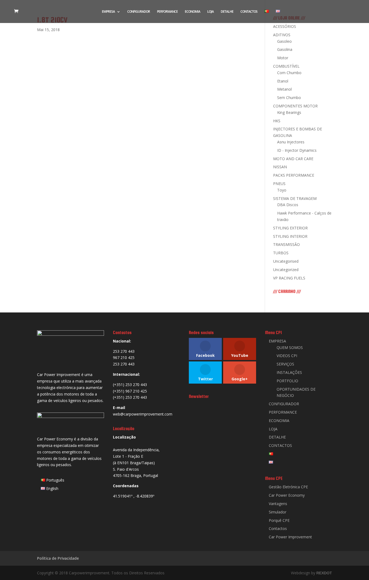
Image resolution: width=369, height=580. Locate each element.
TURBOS (281, 252)
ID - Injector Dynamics (297, 150)
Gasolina (284, 49)
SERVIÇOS (285, 364)
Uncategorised (285, 261)
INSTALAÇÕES (289, 372)
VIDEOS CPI (287, 355)
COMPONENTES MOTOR (295, 105)
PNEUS (279, 183)
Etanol (282, 81)
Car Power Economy (287, 495)
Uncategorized (285, 269)
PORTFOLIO (287, 380)
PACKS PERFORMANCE (293, 175)
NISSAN (280, 166)
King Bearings (289, 112)
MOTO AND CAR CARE (293, 158)
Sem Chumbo (289, 97)
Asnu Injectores (290, 141)
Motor (282, 57)
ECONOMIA (192, 12)
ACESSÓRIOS (284, 26)
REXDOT (324, 573)
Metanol (284, 89)
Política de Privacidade (58, 558)
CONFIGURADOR (138, 12)
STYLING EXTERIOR (290, 227)
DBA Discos (287, 204)
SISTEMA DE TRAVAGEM (295, 198)
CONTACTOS (248, 12)
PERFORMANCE (167, 12)
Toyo (281, 190)
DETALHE (227, 12)
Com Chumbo (289, 72)
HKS (276, 120)
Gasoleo (284, 41)
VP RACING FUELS (289, 278)
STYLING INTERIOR (290, 236)
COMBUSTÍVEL (286, 66)
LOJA (210, 12)
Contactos (278, 528)
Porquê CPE (279, 520)
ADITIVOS (281, 34)
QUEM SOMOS (290, 347)
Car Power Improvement (290, 536)
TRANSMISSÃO (286, 244)
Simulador (277, 512)
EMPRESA (108, 12)
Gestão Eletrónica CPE (288, 486)
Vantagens (278, 503)
